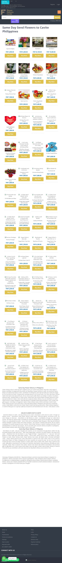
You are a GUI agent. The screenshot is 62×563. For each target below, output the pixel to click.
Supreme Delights (10, 48)
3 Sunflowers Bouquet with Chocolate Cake (10, 327)
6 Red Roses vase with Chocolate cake (51, 325)
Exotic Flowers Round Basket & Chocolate (24, 306)
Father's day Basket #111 (51, 94)
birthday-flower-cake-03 (24, 260)
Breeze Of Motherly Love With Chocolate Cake (37, 306)
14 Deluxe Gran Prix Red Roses (10, 180)
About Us (4, 530)
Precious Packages (10, 239)
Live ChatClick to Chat (5, 2)
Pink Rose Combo (10, 303)
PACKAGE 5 (37, 48)
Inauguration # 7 (24, 48)
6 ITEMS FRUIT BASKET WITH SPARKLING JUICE (10, 222)
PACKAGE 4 (51, 48)
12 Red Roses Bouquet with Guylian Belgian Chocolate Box (38, 352)
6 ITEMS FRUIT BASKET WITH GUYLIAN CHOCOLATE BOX (24, 203)
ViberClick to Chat (15, 21)
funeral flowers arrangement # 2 (10, 75)
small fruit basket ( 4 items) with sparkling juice (24, 223)
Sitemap (4, 539)
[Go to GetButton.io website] (3, 561)
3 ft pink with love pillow (10, 198)
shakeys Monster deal (10, 94)
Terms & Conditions (7, 537)
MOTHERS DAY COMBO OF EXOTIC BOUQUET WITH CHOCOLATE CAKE (10, 352)
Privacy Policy (34, 534)
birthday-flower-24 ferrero (24, 120)
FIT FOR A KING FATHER (51, 260)
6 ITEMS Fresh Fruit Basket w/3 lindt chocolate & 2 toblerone (24, 374)
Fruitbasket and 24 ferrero (24, 173)
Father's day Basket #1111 (37, 101)
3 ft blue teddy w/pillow (51, 153)
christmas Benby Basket (37, 172)
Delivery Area (34, 539)
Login (58, 4)
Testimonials (5, 534)
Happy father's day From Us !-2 (51, 242)
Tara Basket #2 (51, 170)
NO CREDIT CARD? (7, 547)
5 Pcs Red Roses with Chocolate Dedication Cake (38, 263)
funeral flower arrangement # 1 (24, 75)
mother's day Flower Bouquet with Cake (24, 349)
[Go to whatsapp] (4, 558)
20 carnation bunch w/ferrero (51, 120)
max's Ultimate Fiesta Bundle (51, 75)
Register (52, 4)
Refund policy (34, 544)
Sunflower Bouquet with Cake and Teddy (37, 148)
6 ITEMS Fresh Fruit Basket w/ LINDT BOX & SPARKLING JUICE (51, 203)
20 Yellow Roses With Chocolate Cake (38, 281)
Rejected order (6, 544)
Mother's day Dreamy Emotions (52, 305)
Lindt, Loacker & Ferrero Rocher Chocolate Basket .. (51, 350)
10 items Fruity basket (38, 75)
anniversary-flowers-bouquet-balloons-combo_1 (38, 123)
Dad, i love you (24, 101)
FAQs (32, 530)
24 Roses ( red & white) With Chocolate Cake (51, 283)
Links (32, 532)
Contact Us (34, 537)
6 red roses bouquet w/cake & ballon (10, 154)
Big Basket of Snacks (38, 241)
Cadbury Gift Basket (37, 220)
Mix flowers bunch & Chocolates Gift (51, 221)
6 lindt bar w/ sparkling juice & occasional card (37, 371)
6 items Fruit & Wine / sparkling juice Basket (10, 262)
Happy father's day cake (24, 241)
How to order (5, 542)
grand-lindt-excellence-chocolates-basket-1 (10, 371)
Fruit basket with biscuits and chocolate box (38, 200)
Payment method (35, 542)
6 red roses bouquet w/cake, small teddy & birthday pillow (24, 151)
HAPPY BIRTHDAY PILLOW (10, 127)
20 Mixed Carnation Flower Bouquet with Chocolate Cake (24, 330)
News (3, 532)
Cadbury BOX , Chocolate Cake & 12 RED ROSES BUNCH (24, 284)
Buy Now (10, 56)
